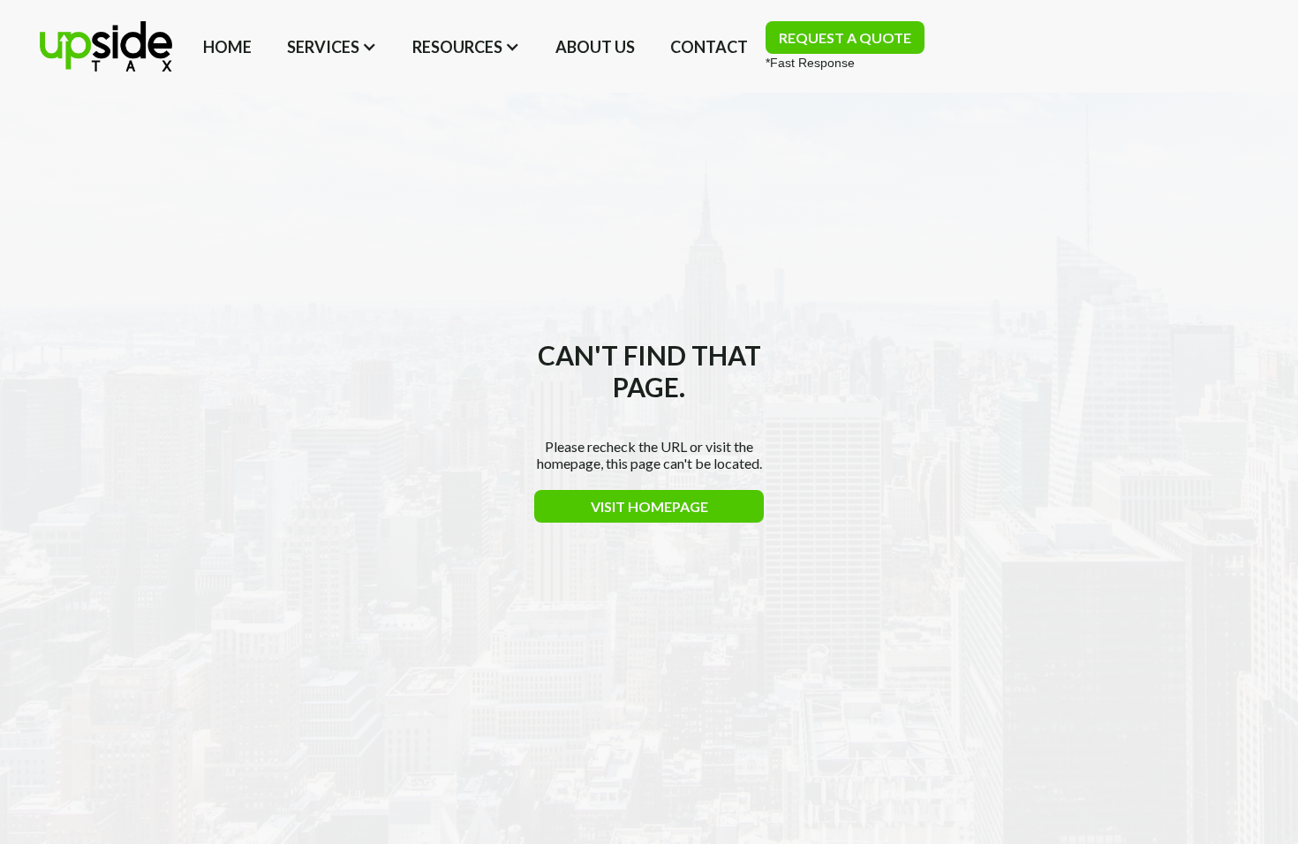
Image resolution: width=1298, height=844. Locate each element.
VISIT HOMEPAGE (649, 506)
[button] (332, 47)
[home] (106, 46)
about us (595, 47)
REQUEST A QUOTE (845, 37)
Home (227, 47)
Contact (709, 47)
